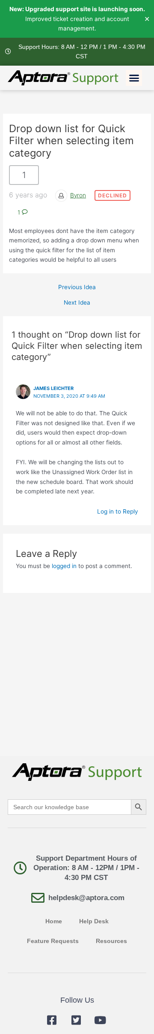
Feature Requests (53, 941)
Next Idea (77, 303)
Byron (78, 195)
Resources (111, 941)
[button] (134, 78)
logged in (64, 565)
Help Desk (94, 921)
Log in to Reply (117, 511)
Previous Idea (77, 287)
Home (53, 921)
